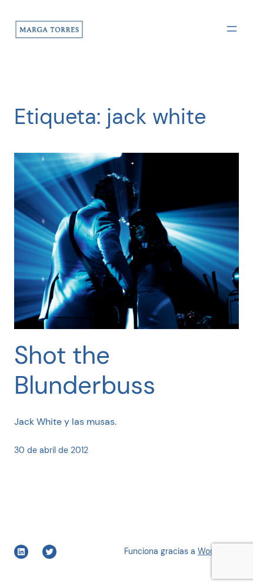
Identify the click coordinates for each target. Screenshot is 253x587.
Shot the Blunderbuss (84, 370)
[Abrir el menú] (232, 29)
